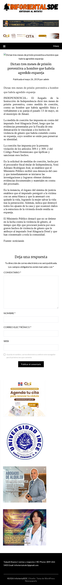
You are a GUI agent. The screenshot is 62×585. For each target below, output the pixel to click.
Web (6, 341)
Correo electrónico (17, 327)
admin (46, 79)
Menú (56, 46)
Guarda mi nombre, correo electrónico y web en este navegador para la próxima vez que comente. (31, 355)
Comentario (12, 272)
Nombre (9, 313)
